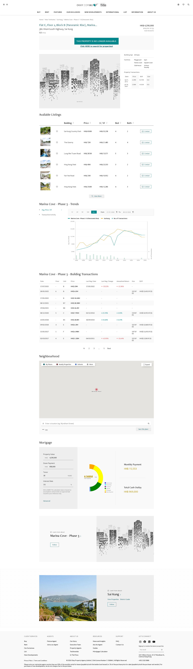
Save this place (143, 429)
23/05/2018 (44, 320)
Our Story (73, 641)
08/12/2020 (44, 313)
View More (98, 196)
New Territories (50, 20)
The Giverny (68, 142)
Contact (147, 131)
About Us (74, 636)
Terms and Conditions (40, 660)
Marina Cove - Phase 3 (71, 20)
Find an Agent (51, 641)
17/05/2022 (44, 298)
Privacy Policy (28, 660)
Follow (54, 545)
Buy (25, 641)
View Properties (113, 599)
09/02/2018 (44, 325)
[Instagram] (140, 641)
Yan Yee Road (69, 176)
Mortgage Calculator (100, 651)
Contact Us (120, 645)
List (25, 651)
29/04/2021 (44, 308)
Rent (25, 645)
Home (41, 20)
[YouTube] (153, 641)
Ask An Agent (97, 645)
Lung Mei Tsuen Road (72, 153)
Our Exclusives (29, 648)
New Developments (31, 655)
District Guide (125, 599)
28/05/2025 (44, 291)
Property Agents (75, 648)
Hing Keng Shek (70, 164)
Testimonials (74, 651)
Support (119, 636)
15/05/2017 (44, 331)
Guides (95, 648)
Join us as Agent (52, 645)
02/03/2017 (44, 338)
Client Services (30, 636)
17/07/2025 (44, 286)
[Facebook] (144, 641)
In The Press (74, 655)
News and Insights (99, 641)
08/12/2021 (44, 303)
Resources (97, 636)
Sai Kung (60, 20)
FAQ (117, 641)
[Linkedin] (149, 641)
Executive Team (75, 645)
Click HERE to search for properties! (96, 46)
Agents (50, 636)
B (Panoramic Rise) (87, 20)
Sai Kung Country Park (72, 131)
